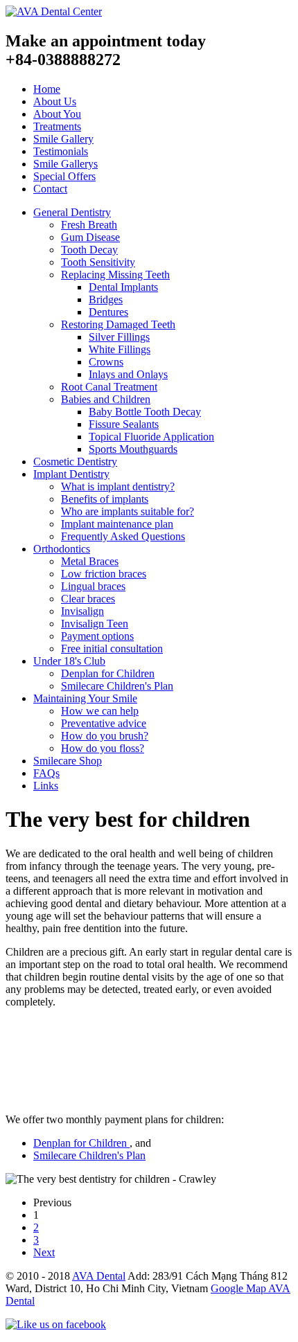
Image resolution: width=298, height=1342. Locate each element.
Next (44, 1252)
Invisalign (82, 611)
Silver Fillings (119, 337)
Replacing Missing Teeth (115, 274)
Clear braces (88, 599)
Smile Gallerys (65, 164)
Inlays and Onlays (128, 374)
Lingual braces (93, 586)
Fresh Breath (89, 225)
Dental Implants (123, 287)
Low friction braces (103, 574)
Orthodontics (61, 549)
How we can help (100, 711)
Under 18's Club (69, 661)
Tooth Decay (89, 250)
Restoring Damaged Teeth (118, 324)
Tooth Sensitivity (98, 262)
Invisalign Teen (94, 623)
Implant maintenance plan (117, 524)
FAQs (46, 773)
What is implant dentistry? (118, 486)
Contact (50, 189)
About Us (54, 101)
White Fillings (119, 349)
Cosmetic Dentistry (75, 461)
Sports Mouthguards (133, 449)
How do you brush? (104, 736)
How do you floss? (102, 748)
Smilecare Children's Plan (117, 686)
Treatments (57, 126)
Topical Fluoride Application (151, 436)
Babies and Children (105, 399)
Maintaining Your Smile (85, 698)
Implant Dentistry (71, 474)
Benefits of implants (104, 499)
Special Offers (64, 176)
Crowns (106, 362)
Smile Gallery (63, 139)
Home (46, 89)
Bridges (106, 299)
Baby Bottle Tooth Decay (145, 412)
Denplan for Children (108, 673)
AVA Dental (98, 1276)
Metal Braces (90, 561)
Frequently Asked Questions (123, 536)
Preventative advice (103, 723)
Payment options (97, 636)
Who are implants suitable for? (127, 511)
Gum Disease (90, 237)
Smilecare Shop (67, 761)
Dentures (108, 312)
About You (57, 114)
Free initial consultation (112, 648)
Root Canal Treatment (109, 387)
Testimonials (60, 151)
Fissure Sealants (124, 424)
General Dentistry (72, 212)
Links (45, 785)
